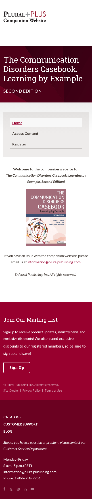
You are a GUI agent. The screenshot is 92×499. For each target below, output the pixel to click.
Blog (8, 431)
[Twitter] (11, 489)
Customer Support (20, 424)
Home (17, 123)
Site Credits (11, 390)
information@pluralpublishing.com (54, 262)
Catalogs (12, 417)
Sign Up (16, 367)
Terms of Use (53, 390)
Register (19, 144)
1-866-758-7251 (28, 478)
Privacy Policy (32, 390)
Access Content (25, 133)
